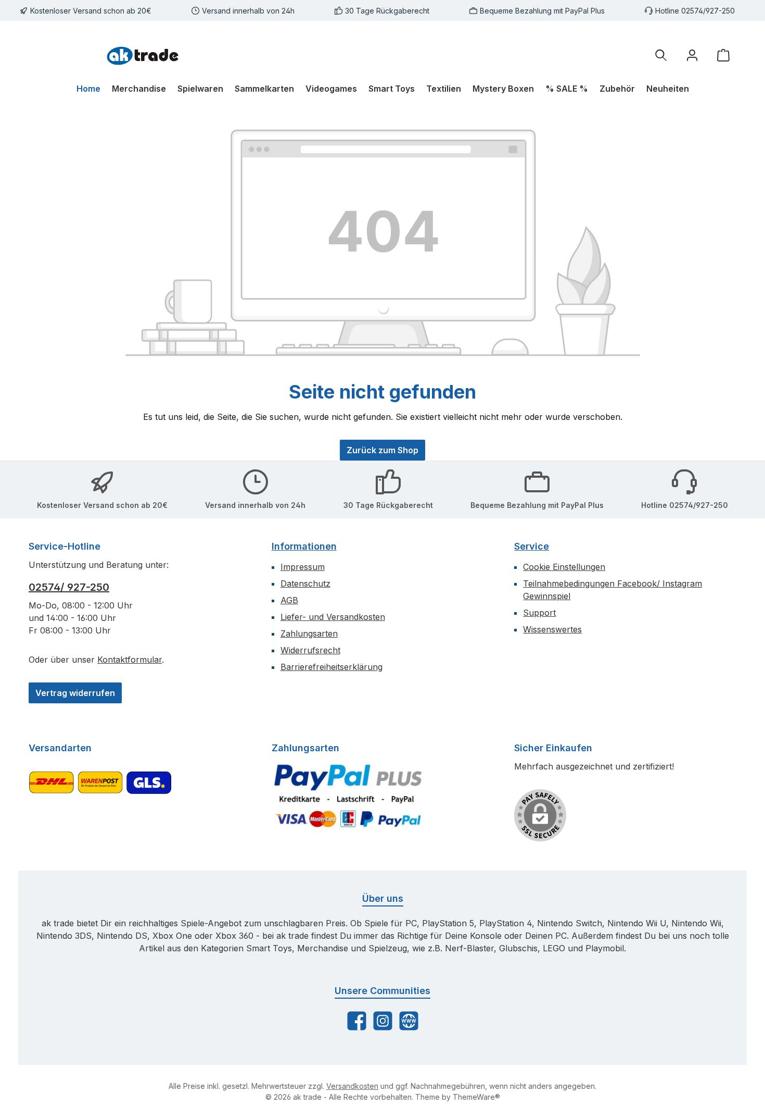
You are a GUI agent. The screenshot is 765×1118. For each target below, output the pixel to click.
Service (531, 546)
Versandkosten (352, 1086)
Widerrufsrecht (310, 650)
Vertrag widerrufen (75, 693)
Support (539, 612)
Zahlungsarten (309, 633)
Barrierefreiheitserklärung (331, 667)
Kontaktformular (129, 659)
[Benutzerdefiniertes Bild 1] (348, 795)
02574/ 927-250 (69, 587)
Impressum (302, 567)
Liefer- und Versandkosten (332, 617)
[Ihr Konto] (692, 55)
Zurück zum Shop (382, 450)
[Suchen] (661, 55)
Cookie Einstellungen (564, 567)
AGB (289, 600)
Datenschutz (305, 583)
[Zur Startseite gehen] (143, 55)
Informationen (304, 546)
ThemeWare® (476, 1096)
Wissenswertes (552, 629)
